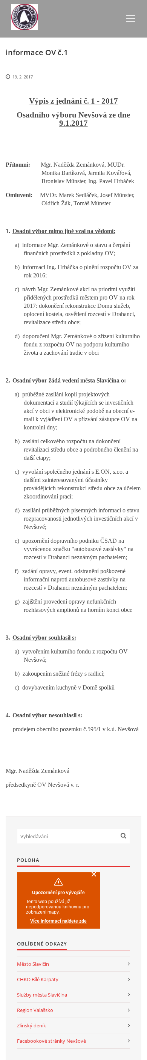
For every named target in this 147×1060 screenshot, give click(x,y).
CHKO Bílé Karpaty (37, 979)
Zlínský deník (31, 1025)
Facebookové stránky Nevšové (51, 1040)
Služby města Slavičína (42, 994)
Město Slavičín (33, 964)
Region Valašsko (35, 1010)
